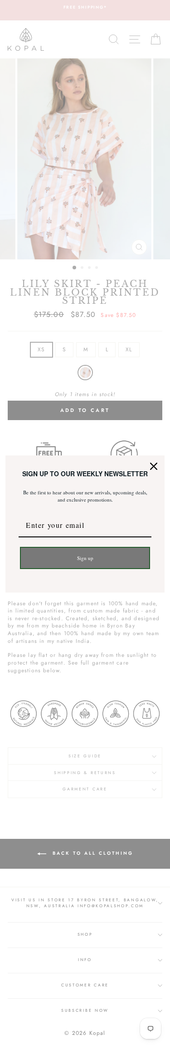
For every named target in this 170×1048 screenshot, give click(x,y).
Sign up (85, 558)
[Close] (154, 466)
